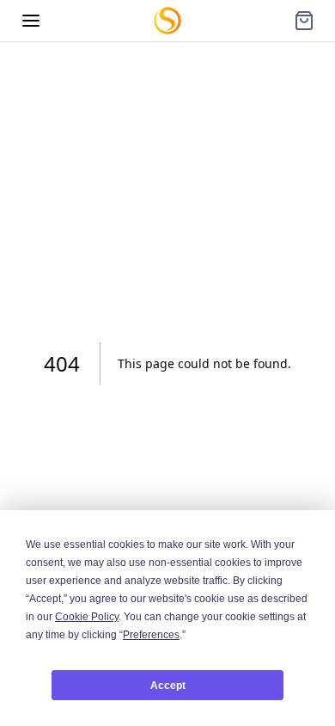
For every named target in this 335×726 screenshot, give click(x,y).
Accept (168, 686)
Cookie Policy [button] (87, 617)
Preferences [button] (151, 635)
